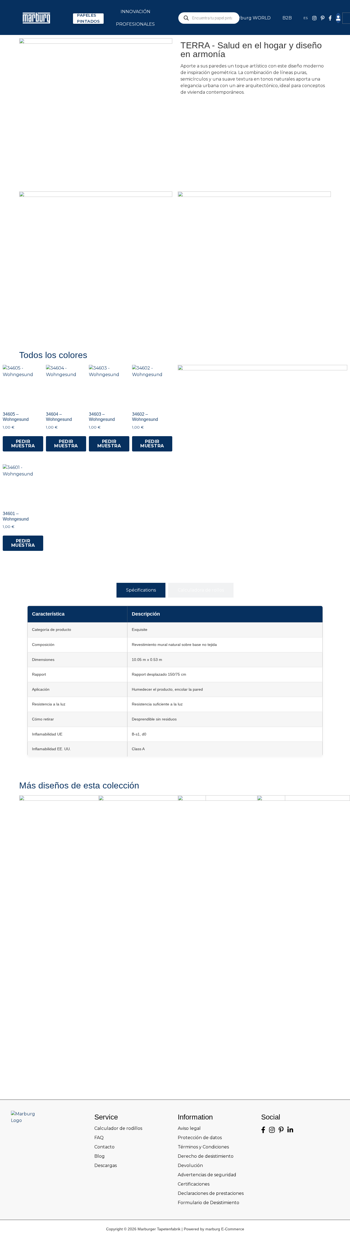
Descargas (105, 1165)
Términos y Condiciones (203, 1147)
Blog (99, 1156)
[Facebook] (330, 18)
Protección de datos (200, 1137)
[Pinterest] (323, 18)
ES (306, 18)
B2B (287, 17)
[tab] (140, 590)
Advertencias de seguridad (207, 1174)
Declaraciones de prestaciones (211, 1193)
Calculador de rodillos (118, 1128)
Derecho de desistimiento (206, 1156)
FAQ (99, 1137)
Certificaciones (193, 1184)
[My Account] (338, 18)
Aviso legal (189, 1128)
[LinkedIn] (290, 1130)
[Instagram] (272, 1130)
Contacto (104, 1147)
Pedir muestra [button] (23, 443)
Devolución (190, 1165)
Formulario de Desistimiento (208, 1202)
